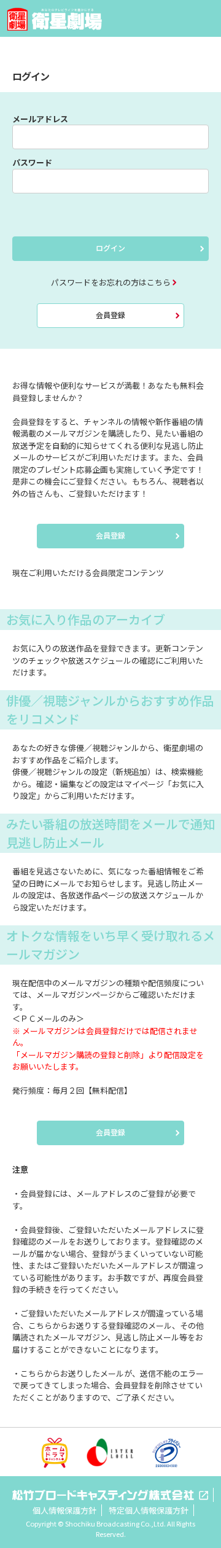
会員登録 (110, 314)
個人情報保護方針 (64, 1510)
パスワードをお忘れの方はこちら (111, 282)
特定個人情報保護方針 (148, 1510)
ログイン (110, 248)
